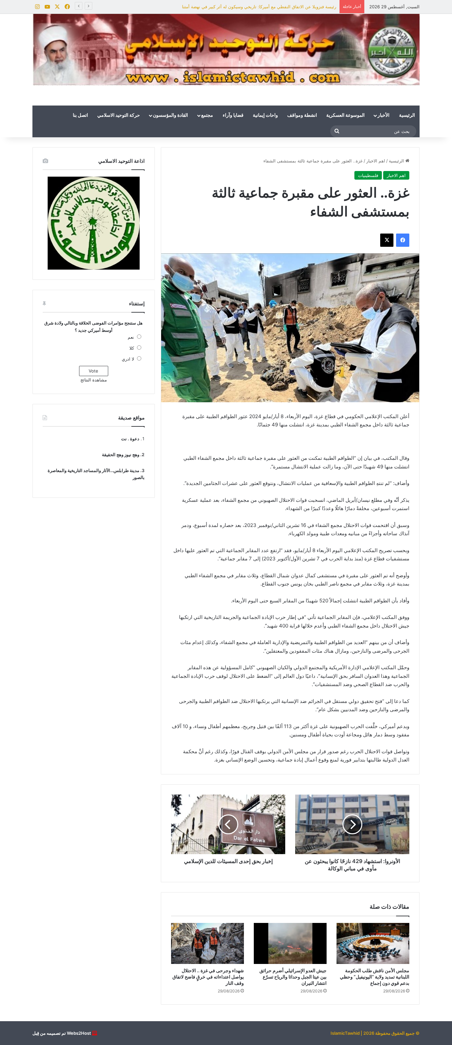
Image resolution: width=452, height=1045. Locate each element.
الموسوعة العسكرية (345, 115)
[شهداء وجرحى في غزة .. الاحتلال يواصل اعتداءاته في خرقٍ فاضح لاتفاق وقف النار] (207, 943)
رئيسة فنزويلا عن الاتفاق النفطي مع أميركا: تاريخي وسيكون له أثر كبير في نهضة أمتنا (259, 6)
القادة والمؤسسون (170, 115)
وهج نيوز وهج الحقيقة (120, 454)
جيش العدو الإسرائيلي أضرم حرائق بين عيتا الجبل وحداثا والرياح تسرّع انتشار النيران (293, 977)
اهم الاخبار (375, 160)
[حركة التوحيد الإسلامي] (226, 50)
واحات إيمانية (265, 115)
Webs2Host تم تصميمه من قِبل (61, 1033)
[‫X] (386, 240)
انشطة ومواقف (302, 115)
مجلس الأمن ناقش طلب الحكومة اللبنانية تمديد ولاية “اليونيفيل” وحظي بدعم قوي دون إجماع (374, 977)
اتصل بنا (80, 115)
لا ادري (128, 359)
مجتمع (207, 115)
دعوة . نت (130, 438)
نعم (131, 337)
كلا (131, 348)
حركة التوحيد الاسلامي (118, 115)
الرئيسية (407, 115)
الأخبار (383, 115)
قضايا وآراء (233, 115)
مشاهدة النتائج (93, 379)
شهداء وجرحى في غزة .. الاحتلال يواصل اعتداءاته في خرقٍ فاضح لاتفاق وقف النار (208, 977)
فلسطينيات (368, 175)
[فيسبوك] (402, 240)
